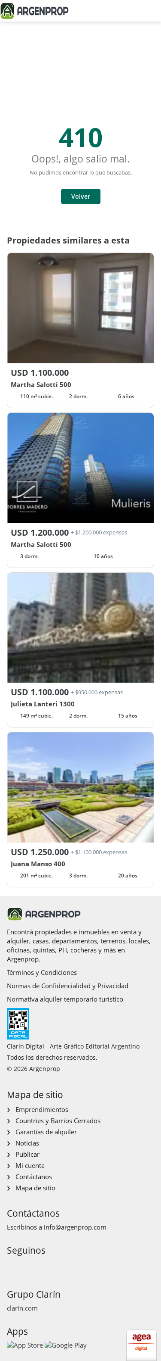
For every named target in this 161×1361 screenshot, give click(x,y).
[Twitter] (54, 1266)
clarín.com (22, 1308)
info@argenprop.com (75, 1227)
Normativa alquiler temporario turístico (65, 999)
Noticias (27, 1143)
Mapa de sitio (35, 1187)
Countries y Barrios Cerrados (57, 1120)
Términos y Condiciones (42, 972)
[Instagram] (26, 1266)
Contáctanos (33, 1176)
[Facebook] (12, 1266)
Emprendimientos (41, 1109)
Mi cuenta (30, 1165)
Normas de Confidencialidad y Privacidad (67, 985)
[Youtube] (40, 1266)
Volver (80, 196)
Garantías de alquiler (46, 1131)
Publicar (27, 1154)
